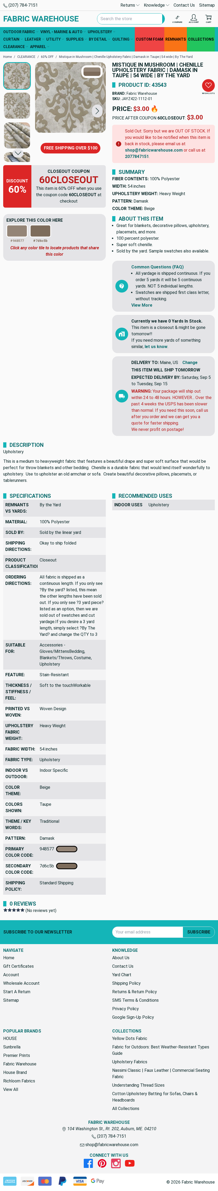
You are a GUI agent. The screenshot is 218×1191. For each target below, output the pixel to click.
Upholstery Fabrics (129, 1061)
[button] (97, 110)
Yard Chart (121, 974)
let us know (156, 346)
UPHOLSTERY (100, 32)
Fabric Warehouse (142, 93)
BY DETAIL (98, 39)
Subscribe (198, 932)
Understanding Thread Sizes (138, 1085)
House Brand (15, 1072)
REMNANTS (175, 39)
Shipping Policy (126, 983)
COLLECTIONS (201, 39)
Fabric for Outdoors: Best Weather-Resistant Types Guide (160, 1050)
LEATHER (33, 39)
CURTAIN (11, 39)
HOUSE (10, 1038)
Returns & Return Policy (134, 991)
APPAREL (38, 47)
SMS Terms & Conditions (135, 1000)
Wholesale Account (21, 983)
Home (8, 957)
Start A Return (16, 991)
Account (11, 974)
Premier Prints (16, 1055)
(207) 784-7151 (22, 5)
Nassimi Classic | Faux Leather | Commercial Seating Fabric (161, 1073)
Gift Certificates (18, 966)
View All (10, 1089)
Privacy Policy (125, 1008)
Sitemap (207, 5)
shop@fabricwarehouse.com (154, 150)
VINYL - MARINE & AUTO (61, 32)
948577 (48, 848)
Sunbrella (11, 1046)
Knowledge (155, 5)
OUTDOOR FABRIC (19, 32)
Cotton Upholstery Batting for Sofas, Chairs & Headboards (155, 1097)
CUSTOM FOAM (149, 39)
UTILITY (53, 39)
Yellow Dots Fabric (129, 1038)
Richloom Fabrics (19, 1080)
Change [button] (190, 362)
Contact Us (184, 5)
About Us (120, 957)
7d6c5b (48, 865)
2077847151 (137, 156)
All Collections (125, 1108)
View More (141, 305)
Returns (128, 5)
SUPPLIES (74, 39)
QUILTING (120, 39)
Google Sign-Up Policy (133, 1017)
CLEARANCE (14, 47)
